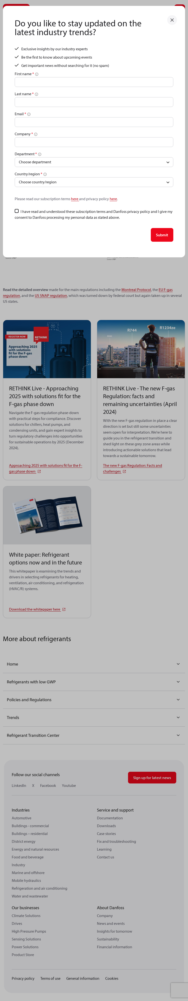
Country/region (28, 173)
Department (26, 153)
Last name (24, 93)
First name (24, 73)
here (75, 198)
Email (20, 113)
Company (24, 133)
